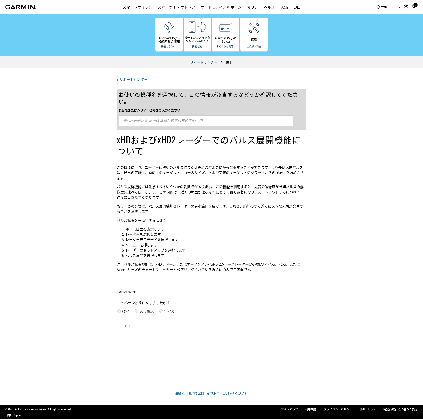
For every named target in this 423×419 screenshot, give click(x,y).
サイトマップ (289, 409)
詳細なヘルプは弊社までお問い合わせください (211, 394)
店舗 (284, 7)
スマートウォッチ (137, 7)
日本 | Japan (13, 415)
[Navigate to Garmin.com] (20, 7)
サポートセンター (203, 62)
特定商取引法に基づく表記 (400, 409)
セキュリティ (367, 409)
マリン (252, 7)
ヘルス (269, 7)
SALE (296, 7)
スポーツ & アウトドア (176, 7)
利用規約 (311, 409)
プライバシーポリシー (338, 409)
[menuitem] (384, 7)
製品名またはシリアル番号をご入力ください (149, 110)
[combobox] (206, 120)
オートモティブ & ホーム (221, 7)
